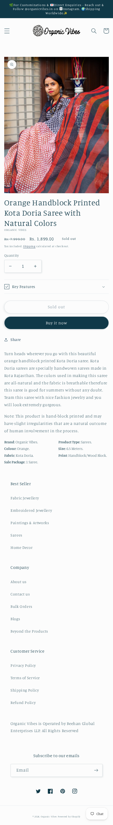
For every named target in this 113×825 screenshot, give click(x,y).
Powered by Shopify (69, 816)
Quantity (11, 255)
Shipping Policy (25, 690)
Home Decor (22, 547)
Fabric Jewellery (25, 498)
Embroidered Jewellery (31, 510)
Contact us (20, 594)
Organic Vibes (49, 816)
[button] (7, 31)
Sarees (16, 535)
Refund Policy (23, 702)
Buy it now (57, 322)
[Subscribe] (96, 770)
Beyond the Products (29, 631)
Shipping (29, 246)
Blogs (15, 619)
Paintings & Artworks (30, 522)
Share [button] (16, 339)
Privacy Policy (23, 665)
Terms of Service (25, 677)
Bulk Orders (21, 606)
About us (19, 581)
